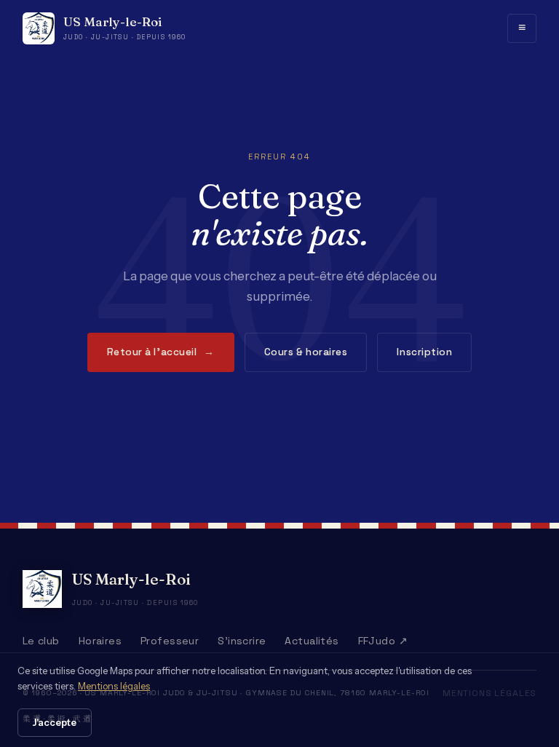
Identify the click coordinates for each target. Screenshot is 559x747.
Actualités (311, 640)
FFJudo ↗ (383, 640)
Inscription (424, 352)
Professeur (169, 640)
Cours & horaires (306, 352)
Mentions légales (114, 686)
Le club (41, 640)
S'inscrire (242, 640)
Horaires (100, 640)
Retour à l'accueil (161, 352)
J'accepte (54, 722)
